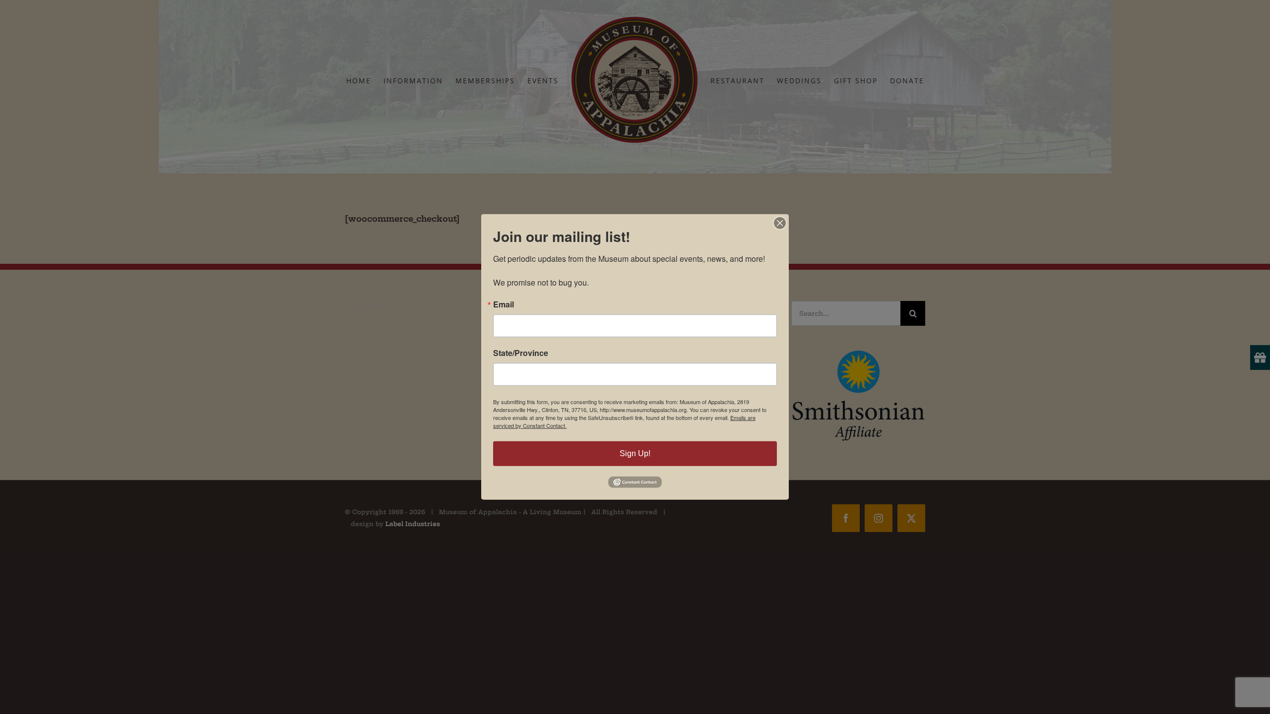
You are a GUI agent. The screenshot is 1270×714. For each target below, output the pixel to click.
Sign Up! (635, 453)
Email (503, 304)
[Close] (780, 223)
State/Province (520, 353)
